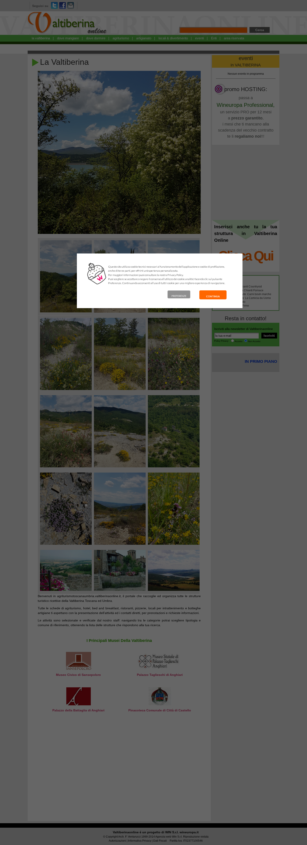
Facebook (62, 5)
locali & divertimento (173, 38)
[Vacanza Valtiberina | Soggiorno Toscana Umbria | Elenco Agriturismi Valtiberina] (67, 34)
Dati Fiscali (160, 840)
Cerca (259, 30)
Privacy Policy (175, 275)
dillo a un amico (70, 5)
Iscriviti (269, 335)
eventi (199, 38)
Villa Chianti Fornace (250, 290)
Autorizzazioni (117, 840)
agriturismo (121, 38)
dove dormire (95, 38)
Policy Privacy (221, 341)
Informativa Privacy (139, 840)
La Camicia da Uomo (258, 298)
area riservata (234, 38)
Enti (214, 38)
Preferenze (178, 295)
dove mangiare (68, 38)
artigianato (143, 38)
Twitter (54, 5)
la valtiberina (41, 38)
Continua (213, 296)
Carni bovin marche (259, 294)
